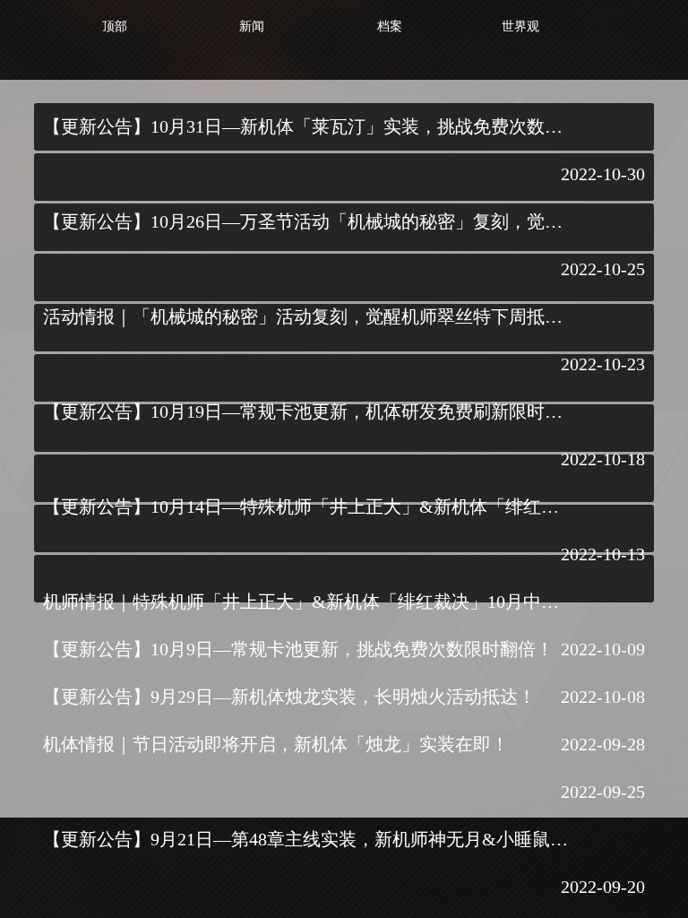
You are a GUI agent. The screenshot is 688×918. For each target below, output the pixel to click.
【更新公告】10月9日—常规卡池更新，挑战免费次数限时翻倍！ (298, 649)
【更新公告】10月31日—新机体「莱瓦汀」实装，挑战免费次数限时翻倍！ (307, 126)
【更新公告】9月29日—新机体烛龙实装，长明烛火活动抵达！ (289, 696)
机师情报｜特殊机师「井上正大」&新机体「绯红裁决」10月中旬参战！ (307, 601)
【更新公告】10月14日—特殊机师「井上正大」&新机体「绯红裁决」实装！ (307, 506)
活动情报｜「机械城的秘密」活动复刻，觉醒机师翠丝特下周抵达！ (307, 316)
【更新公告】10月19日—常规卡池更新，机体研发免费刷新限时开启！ (307, 411)
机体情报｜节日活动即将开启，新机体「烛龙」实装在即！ (276, 744)
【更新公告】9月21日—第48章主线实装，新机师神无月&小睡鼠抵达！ (307, 839)
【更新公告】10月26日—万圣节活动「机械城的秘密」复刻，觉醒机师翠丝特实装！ (307, 221)
